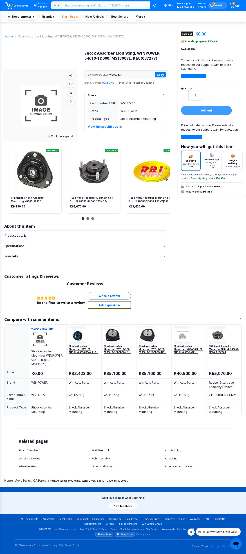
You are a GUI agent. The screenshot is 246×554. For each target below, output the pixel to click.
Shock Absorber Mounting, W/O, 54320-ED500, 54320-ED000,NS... (152, 349)
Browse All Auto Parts (178, 466)
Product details (85, 236)
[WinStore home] (16, 5)
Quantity (186, 88)
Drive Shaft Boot (102, 466)
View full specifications (105, 127)
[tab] (191, 161)
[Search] (155, 5)
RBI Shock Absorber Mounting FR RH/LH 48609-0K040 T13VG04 (224, 349)
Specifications (85, 246)
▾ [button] (171, 5)
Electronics (115, 519)
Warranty (85, 256)
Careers (110, 523)
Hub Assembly (101, 458)
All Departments (29, 519)
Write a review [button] (109, 296)
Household (98, 519)
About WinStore (92, 523)
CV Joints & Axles (29, 458)
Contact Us (219, 519)
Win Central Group (152, 523)
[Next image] (70, 101)
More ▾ (140, 17)
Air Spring (171, 458)
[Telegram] (218, 546)
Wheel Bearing (28, 466)
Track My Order (151, 519)
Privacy (195, 546)
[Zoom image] (70, 93)
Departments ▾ (23, 17)
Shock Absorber (28, 450)
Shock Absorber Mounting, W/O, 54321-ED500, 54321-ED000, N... (117, 349)
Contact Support (193, 76)
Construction (66, 519)
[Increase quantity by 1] (206, 93)
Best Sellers (119, 17)
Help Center (132, 519)
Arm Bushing (173, 450)
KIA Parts (39, 480)
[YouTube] (223, 546)
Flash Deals (70, 17)
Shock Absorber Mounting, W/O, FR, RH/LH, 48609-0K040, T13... (83, 349)
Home (9, 36)
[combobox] (106, 5)
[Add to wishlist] (70, 84)
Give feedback (123, 506)
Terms (204, 546)
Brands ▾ (48, 17)
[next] (166, 179)
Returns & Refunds (175, 519)
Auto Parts (23, 480)
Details (207, 191)
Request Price (191, 137)
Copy (160, 75)
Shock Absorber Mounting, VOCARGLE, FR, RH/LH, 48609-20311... (188, 349)
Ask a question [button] (109, 305)
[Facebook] (212, 546)
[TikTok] (229, 546)
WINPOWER (108, 82)
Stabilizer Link (101, 450)
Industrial (82, 519)
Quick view (35, 189)
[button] (40, 5)
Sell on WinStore (128, 523)
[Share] (70, 75)
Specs (92, 95)
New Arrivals (94, 17)
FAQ (207, 519)
